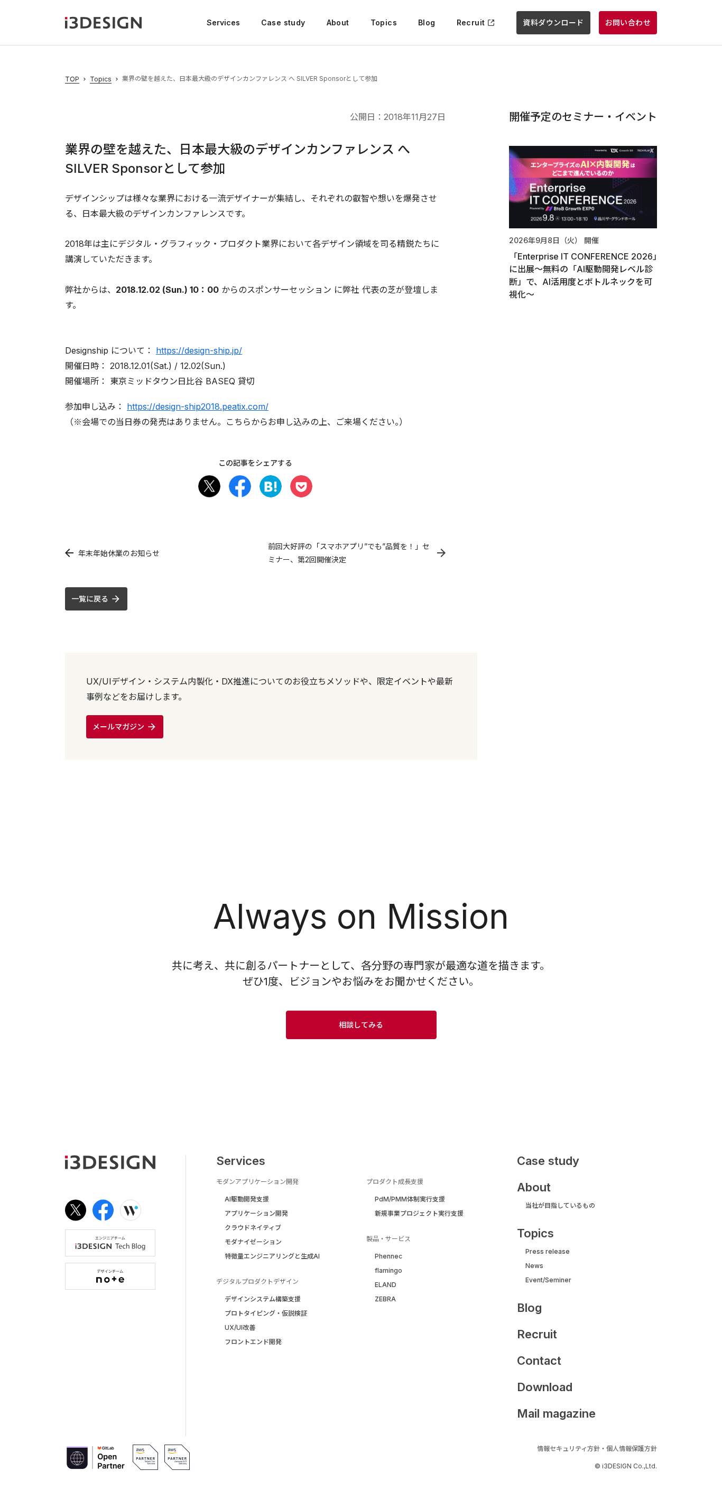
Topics (101, 79)
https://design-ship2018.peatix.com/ (198, 406)
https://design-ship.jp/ (199, 350)
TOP (72, 79)
